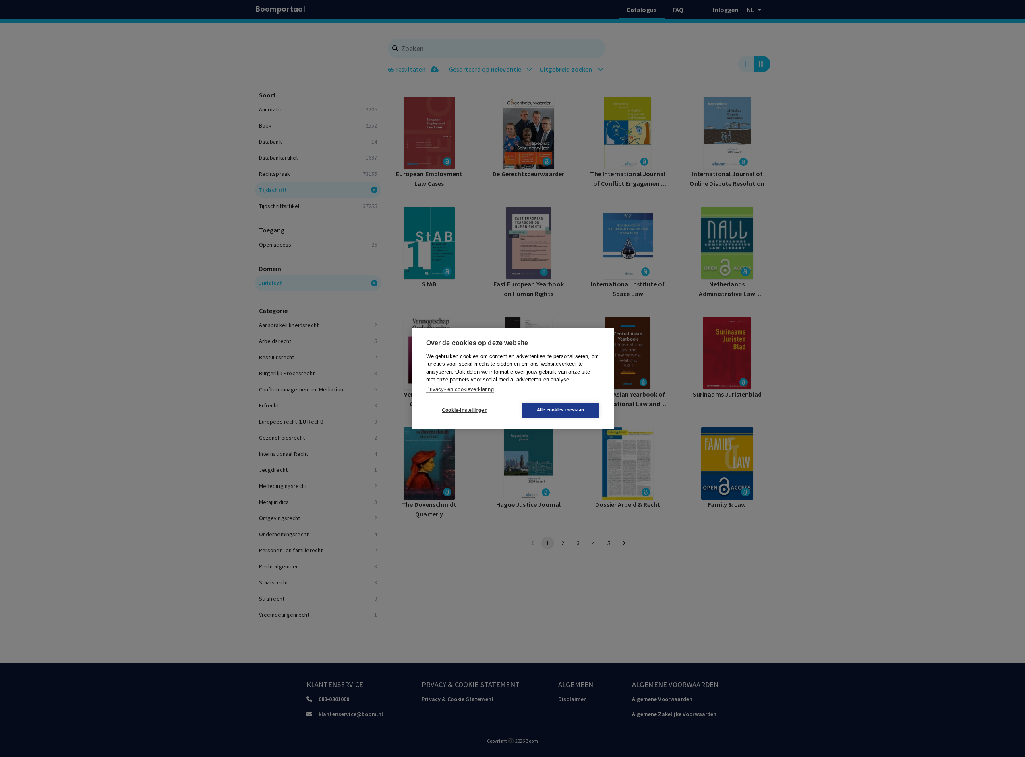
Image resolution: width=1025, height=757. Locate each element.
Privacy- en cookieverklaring (460, 389)
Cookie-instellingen (464, 410)
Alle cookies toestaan (560, 409)
